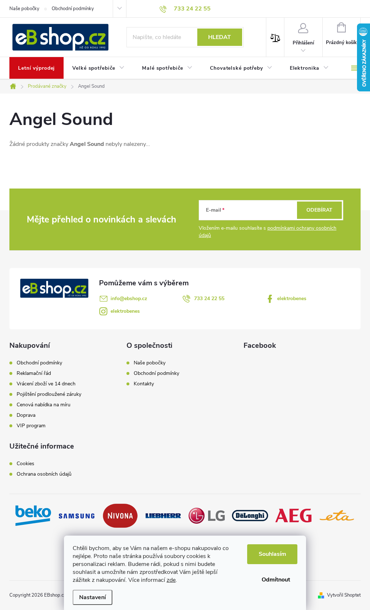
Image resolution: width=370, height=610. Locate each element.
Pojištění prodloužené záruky (49, 394)
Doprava (26, 415)
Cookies (25, 464)
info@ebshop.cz (129, 298)
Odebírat (319, 210)
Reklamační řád (34, 373)
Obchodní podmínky (73, 8)
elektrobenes (291, 298)
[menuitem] (36, 68)
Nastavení (92, 597)
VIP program (31, 426)
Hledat (219, 37)
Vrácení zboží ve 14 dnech (46, 384)
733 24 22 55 (209, 298)
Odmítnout (276, 580)
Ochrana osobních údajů (44, 474)
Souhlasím (272, 554)
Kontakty (144, 383)
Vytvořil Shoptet (344, 595)
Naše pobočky (24, 8)
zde (171, 580)
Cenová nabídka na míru (43, 405)
